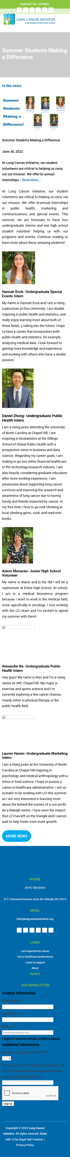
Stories (43, 4)
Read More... (31, 180)
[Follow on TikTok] (51, 9)
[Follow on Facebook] (19, 9)
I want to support (35, 962)
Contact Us (28, 4)
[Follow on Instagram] (25, 9)
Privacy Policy (25, 1145)
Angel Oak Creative (31, 1139)
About (35, 968)
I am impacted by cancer (35, 951)
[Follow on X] (31, 9)
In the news (11, 85)
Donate (35, 973)
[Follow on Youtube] (44, 9)
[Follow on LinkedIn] (38, 9)
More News (16, 836)
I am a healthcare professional (35, 956)
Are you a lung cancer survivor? (25, 1052)
